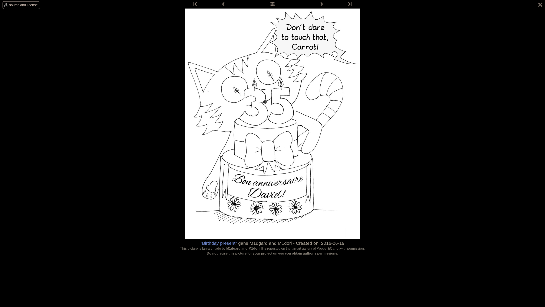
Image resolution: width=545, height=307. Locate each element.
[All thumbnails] (272, 4)
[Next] (322, 4)
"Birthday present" (219, 243)
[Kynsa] (195, 4)
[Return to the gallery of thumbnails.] (540, 5)
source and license (23, 5)
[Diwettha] (349, 4)
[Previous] (223, 4)
